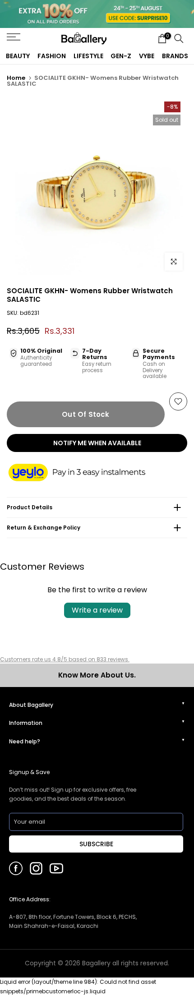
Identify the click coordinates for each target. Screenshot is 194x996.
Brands (175, 55)
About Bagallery (31, 705)
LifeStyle (88, 55)
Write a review (97, 610)
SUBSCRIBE (96, 843)
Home (16, 78)
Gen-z (121, 55)
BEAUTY (18, 55)
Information (25, 723)
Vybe (146, 55)
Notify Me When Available (97, 442)
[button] (86, 473)
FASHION (51, 55)
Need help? (24, 741)
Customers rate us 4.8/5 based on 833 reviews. (64, 659)
